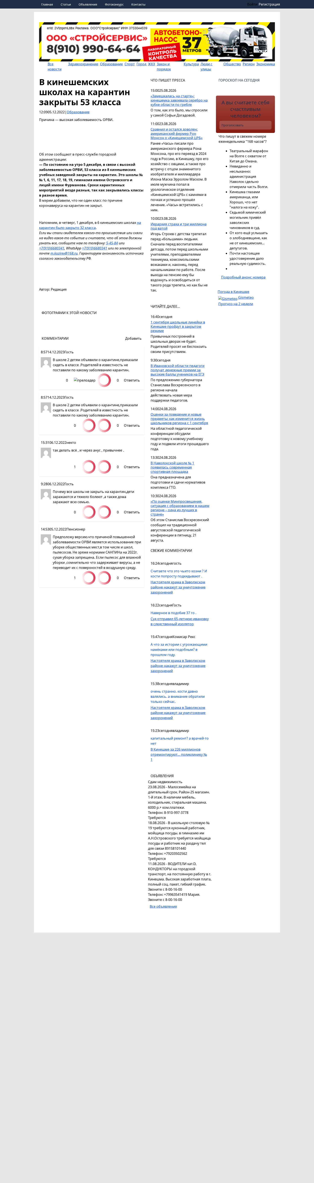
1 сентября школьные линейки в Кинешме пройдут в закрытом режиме (178, 326)
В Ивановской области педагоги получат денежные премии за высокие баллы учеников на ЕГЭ (177, 370)
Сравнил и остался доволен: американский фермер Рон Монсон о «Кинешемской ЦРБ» (176, 133)
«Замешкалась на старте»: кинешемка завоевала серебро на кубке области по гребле (179, 100)
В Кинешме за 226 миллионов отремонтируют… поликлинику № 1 (179, 754)
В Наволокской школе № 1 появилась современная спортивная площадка (172, 467)
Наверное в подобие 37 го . (173, 612)
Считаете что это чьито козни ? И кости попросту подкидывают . (179, 573)
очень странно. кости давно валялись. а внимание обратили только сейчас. (178, 696)
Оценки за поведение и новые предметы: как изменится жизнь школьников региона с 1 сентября (179, 418)
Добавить (133, 338)
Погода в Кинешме (233, 291)
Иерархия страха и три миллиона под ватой (179, 226)
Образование (78, 112)
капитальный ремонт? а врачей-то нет (180, 741)
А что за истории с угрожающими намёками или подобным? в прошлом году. (179, 649)
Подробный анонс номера (243, 277)
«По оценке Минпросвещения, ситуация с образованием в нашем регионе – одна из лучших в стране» (180, 508)
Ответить (132, 380)
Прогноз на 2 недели (235, 304)
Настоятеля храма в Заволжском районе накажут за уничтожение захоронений (178, 587)
